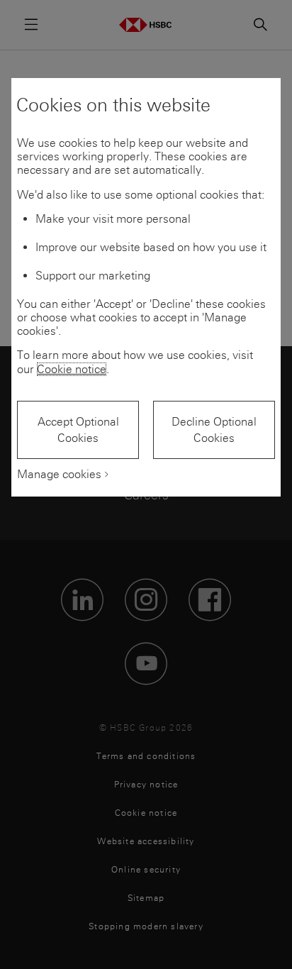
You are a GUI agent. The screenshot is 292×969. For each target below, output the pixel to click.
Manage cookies (59, 474)
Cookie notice (71, 369)
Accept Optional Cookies (78, 430)
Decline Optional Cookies (214, 430)
